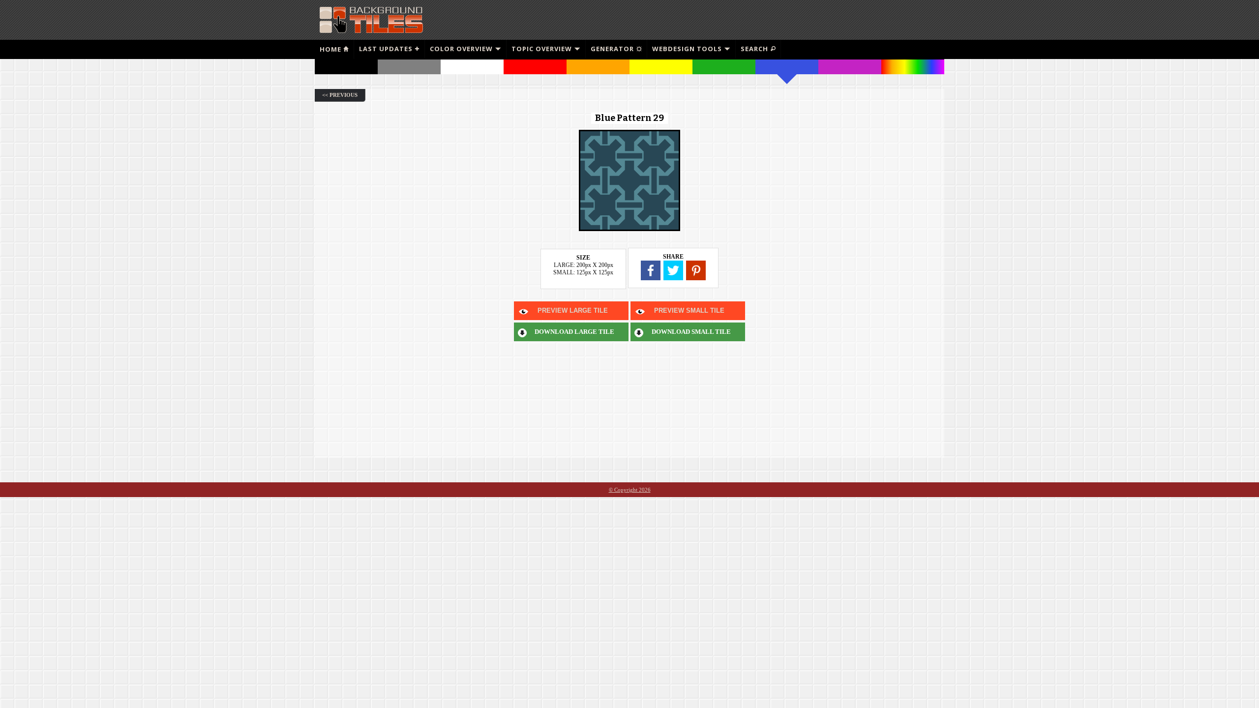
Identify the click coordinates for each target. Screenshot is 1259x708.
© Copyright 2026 (630, 490)
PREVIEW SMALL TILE (689, 310)
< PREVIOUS (340, 95)
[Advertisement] (827, 19)
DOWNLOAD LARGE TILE (574, 331)
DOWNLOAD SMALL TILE (691, 331)
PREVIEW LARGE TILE (573, 310)
